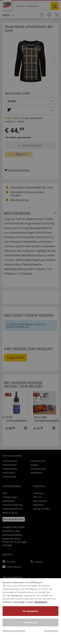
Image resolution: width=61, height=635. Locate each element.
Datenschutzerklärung (14, 630)
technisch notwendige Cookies (18, 602)
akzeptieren (40, 602)
